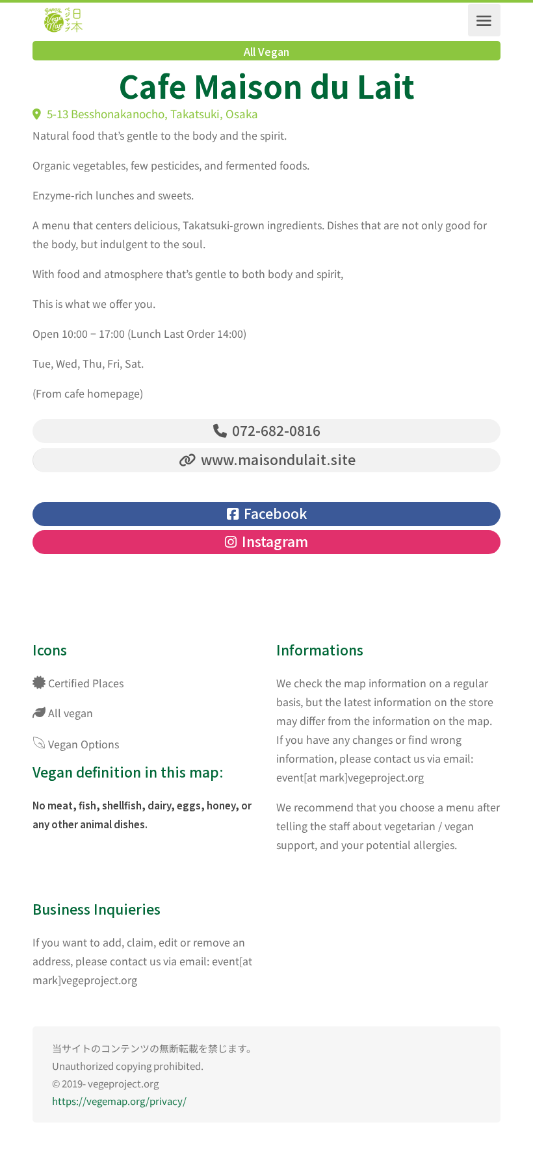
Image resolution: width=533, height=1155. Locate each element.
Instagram (273, 541)
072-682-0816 (274, 430)
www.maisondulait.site (277, 459)
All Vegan (266, 51)
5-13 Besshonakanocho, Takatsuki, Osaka (151, 113)
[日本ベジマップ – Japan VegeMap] (63, 20)
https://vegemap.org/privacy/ (119, 1101)
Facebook (273, 513)
